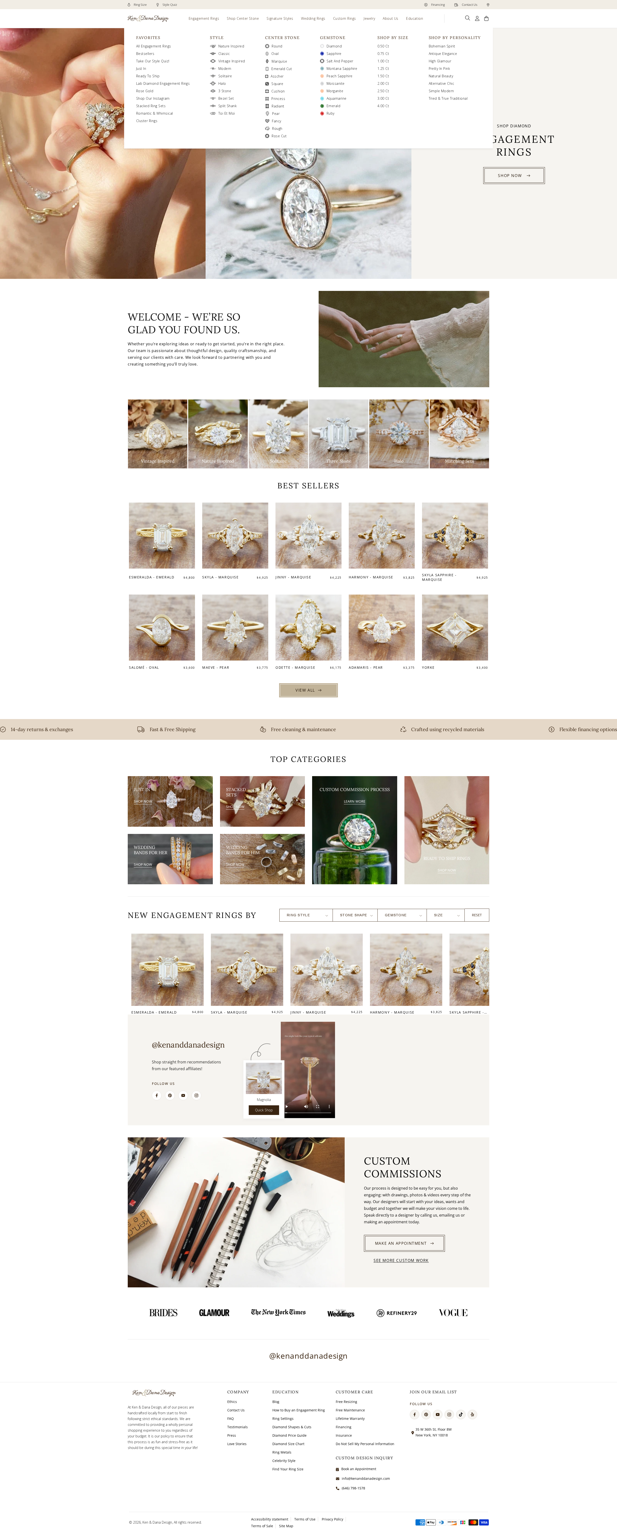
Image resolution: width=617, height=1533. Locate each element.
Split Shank (227, 106)
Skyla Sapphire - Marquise (439, 577)
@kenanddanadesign (308, 1355)
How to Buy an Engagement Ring (298, 1410)
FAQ (230, 1418)
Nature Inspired (231, 46)
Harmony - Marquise (371, 577)
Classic (224, 53)
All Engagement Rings (153, 46)
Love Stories (237, 1443)
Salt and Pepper (340, 61)
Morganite (335, 91)
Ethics (232, 1401)
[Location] (488, 4)
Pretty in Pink (439, 68)
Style (217, 37)
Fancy (276, 121)
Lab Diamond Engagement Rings (163, 83)
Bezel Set (226, 98)
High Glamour (440, 61)
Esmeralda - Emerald (151, 577)
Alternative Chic (441, 83)
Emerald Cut (281, 68)
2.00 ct (383, 83)
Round (277, 46)
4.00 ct (383, 106)
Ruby (331, 113)
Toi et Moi (226, 113)
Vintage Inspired (231, 61)
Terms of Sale (262, 1526)
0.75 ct (383, 53)
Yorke (428, 667)
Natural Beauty (441, 76)
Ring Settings (283, 1418)
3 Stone (224, 91)
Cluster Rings (146, 120)
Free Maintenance (350, 1410)
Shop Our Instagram (153, 98)
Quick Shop (264, 1110)
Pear (276, 113)
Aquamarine (337, 98)
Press (231, 1435)
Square (277, 83)
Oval (275, 53)
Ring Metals (281, 1452)
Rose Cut (279, 136)
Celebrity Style (283, 1460)
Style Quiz (169, 4)
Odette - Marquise (295, 667)
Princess (278, 98)
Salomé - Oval (144, 667)
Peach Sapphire (340, 76)
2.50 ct (383, 91)
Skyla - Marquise (220, 577)
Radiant (278, 106)
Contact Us (469, 4)
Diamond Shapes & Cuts (291, 1427)
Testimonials (237, 1427)
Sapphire (334, 53)
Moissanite (336, 83)
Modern (224, 68)
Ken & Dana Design (157, 1522)
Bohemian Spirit (442, 46)
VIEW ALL (305, 690)
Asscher (277, 76)
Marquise (279, 61)
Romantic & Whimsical (154, 113)
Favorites (148, 37)
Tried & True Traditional (448, 98)
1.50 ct (383, 76)
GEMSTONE (333, 37)
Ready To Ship (148, 76)
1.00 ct (383, 61)
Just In (141, 68)
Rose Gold (144, 91)
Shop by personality (455, 37)
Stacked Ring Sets (151, 106)
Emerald (333, 106)
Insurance (344, 1435)
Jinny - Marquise (293, 577)
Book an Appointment (358, 1469)
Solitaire (225, 76)
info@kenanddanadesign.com (366, 1478)
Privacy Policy (332, 1519)
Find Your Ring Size (287, 1469)
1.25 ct (383, 68)
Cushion (278, 91)
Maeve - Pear (215, 667)
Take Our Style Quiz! (152, 61)
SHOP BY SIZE (393, 37)
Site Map (286, 1526)
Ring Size (140, 4)
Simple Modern (441, 91)
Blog (275, 1401)
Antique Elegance (443, 53)
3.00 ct (383, 98)
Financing (437, 4)
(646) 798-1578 (353, 1488)
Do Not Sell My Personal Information (365, 1443)
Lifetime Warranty (350, 1418)
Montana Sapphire (342, 68)
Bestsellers (145, 53)
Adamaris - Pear (366, 667)
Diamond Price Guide (289, 1435)
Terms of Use (304, 1519)
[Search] (467, 18)
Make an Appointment (401, 1243)
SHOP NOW (510, 175)
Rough (277, 128)
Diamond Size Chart (288, 1443)
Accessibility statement (269, 1519)
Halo (222, 83)
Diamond (334, 46)
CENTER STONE (282, 37)
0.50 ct (383, 46)
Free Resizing (346, 1401)
